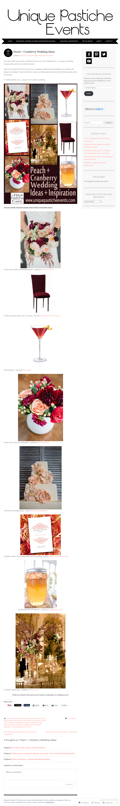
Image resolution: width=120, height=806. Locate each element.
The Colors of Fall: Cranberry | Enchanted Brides (28, 748)
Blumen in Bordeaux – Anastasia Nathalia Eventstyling (30, 759)
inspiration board (29, 720)
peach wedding (31, 723)
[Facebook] (89, 54)
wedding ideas (28, 725)
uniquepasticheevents (45, 55)
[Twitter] (104, 54)
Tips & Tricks (87, 41)
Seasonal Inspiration (69, 41)
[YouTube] (89, 61)
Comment (69, 784)
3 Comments (72, 718)
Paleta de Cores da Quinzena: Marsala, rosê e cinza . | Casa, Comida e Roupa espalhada (43, 753)
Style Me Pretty (43, 442)
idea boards (18, 720)
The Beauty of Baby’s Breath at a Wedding (61, 732)
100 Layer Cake (48, 269)
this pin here (34, 690)
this (58, 61)
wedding (19, 725)
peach (38, 720)
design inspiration (34, 718)
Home (10, 41)
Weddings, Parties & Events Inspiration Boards (35, 41)
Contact (108, 41)
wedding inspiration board (21, 727)
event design (8, 720)
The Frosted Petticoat (39, 511)
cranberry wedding (21, 718)
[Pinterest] (96, 54)
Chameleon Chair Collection (51, 316)
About (99, 41)
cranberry (9, 718)
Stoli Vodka (27, 370)
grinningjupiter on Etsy (55, 610)
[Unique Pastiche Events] (60, 37)
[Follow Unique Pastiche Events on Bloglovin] (94, 110)
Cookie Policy (49, 802)
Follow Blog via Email (98, 74)
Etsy (43, 718)
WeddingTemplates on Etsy (58, 556)
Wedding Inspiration (27, 55)
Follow (88, 93)
